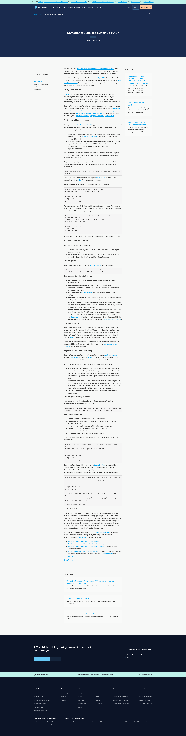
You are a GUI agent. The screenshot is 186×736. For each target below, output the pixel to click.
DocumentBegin (76, 317)
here (80, 180)
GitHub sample (95, 265)
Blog (41, 14)
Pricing (64, 7)
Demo (136, 7)
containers (71, 556)
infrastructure (108, 554)
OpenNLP (101, 78)
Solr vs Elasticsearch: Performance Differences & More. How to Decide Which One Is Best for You (92, 582)
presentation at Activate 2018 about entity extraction (95, 69)
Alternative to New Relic (120, 696)
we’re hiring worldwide (102, 532)
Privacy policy (65, 718)
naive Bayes (91, 357)
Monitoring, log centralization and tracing (82, 551)
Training (63, 700)
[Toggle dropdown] (59, 7)
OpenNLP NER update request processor (89, 113)
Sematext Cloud (39, 693)
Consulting (64, 693)
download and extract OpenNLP (82, 125)
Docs (98, 693)
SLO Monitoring (123, 2)
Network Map (135, 2)
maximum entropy (110, 355)
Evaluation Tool (99, 465)
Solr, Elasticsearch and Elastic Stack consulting (84, 541)
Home (35, 14)
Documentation (87, 293)
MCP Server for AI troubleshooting (103, 2)
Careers (81, 700)
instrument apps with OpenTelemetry (56, 2)
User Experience (39, 707)
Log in (129, 7)
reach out (82, 537)
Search (93, 37)
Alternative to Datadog (120, 693)
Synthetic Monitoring (40, 710)
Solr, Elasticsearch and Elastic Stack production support (87, 544)
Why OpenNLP (38, 81)
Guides (98, 700)
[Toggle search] (149, 14)
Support (63, 696)
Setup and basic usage (41, 84)
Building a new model (40, 87)
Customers (82, 703)
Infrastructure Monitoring (42, 700)
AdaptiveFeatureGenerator (111, 319)
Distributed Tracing (40, 703)
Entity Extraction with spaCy (78, 598)
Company (81, 693)
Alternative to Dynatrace (121, 703)
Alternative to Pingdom (120, 700)
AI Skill (40, 2)
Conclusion (37, 89)
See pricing (55, 659)
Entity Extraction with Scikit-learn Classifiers (84, 614)
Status (80, 707)
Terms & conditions (77, 718)
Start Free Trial (69, 560)
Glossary (99, 703)
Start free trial (146, 7)
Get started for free (41, 659)
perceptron (75, 357)
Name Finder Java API (89, 137)
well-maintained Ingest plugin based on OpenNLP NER (95, 116)
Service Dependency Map (79, 2)
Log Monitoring (38, 696)
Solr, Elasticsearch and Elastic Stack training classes (86, 546)
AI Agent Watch (149, 2)
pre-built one (100, 178)
